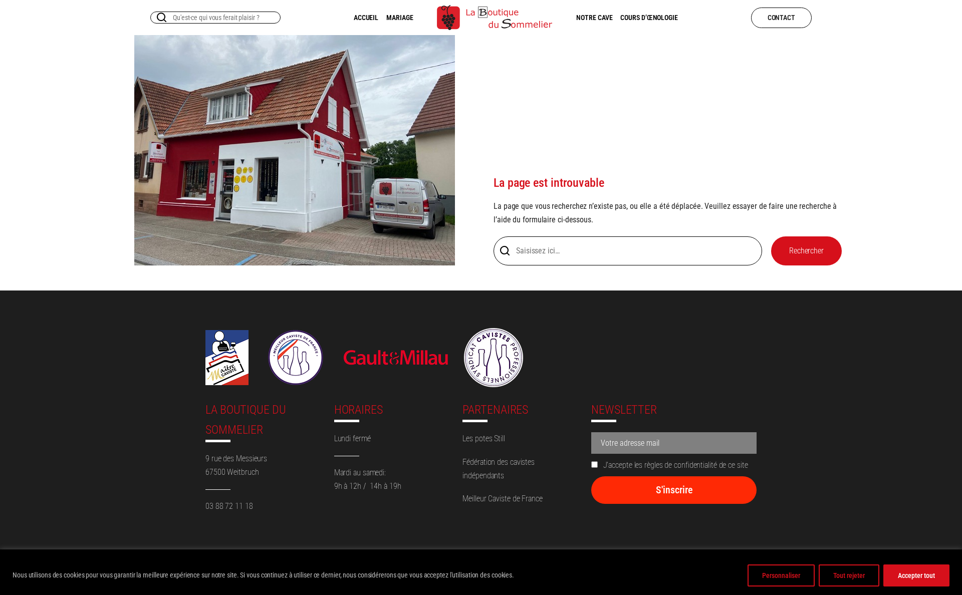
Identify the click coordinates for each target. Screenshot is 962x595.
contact (781, 18)
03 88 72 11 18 (229, 506)
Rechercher (806, 250)
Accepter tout (916, 575)
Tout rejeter (849, 575)
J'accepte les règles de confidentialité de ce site (674, 465)
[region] (481, 572)
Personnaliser (781, 575)
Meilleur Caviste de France (502, 498)
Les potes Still (483, 438)
